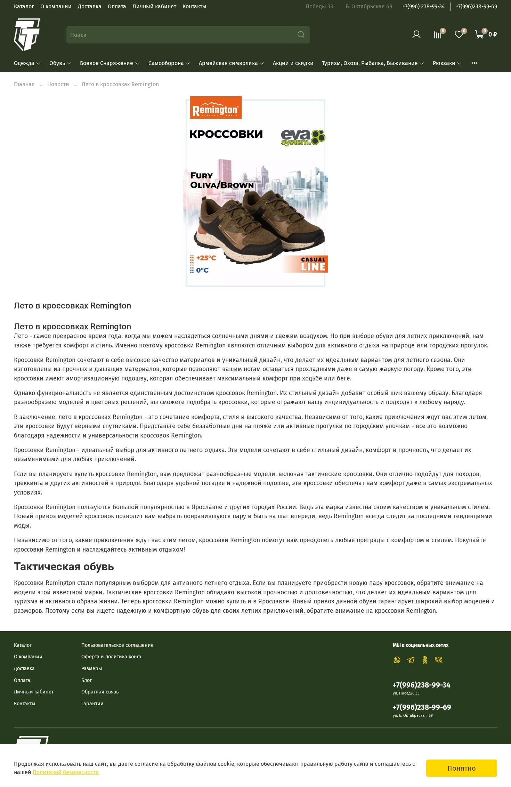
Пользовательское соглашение (117, 645)
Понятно (461, 768)
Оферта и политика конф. (111, 657)
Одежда (24, 63)
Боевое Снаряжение (106, 63)
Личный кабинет (154, 6)
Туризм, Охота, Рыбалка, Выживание (370, 63)
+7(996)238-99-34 (422, 685)
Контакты (194, 6)
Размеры (91, 669)
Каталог (24, 6)
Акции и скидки (293, 63)
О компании (56, 6)
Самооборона (166, 63)
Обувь (57, 63)
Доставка (90, 6)
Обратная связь (100, 692)
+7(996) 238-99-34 (424, 6)
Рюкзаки (444, 63)
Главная (24, 84)
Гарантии (92, 704)
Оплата (117, 6)
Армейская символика (228, 63)
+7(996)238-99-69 (476, 6)
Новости (58, 84)
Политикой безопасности (66, 772)
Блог (86, 680)
